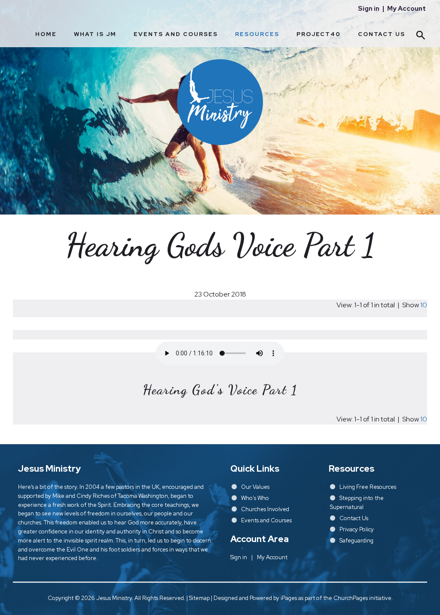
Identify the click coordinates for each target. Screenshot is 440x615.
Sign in (368, 8)
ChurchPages (350, 598)
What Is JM (95, 34)
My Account (406, 8)
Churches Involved (265, 509)
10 (423, 304)
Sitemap (199, 598)
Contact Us (381, 34)
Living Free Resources (367, 487)
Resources (257, 34)
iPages (289, 598)
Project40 (318, 34)
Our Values (255, 487)
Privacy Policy (356, 529)
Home (46, 34)
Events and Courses (176, 34)
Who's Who (255, 498)
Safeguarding (356, 540)
